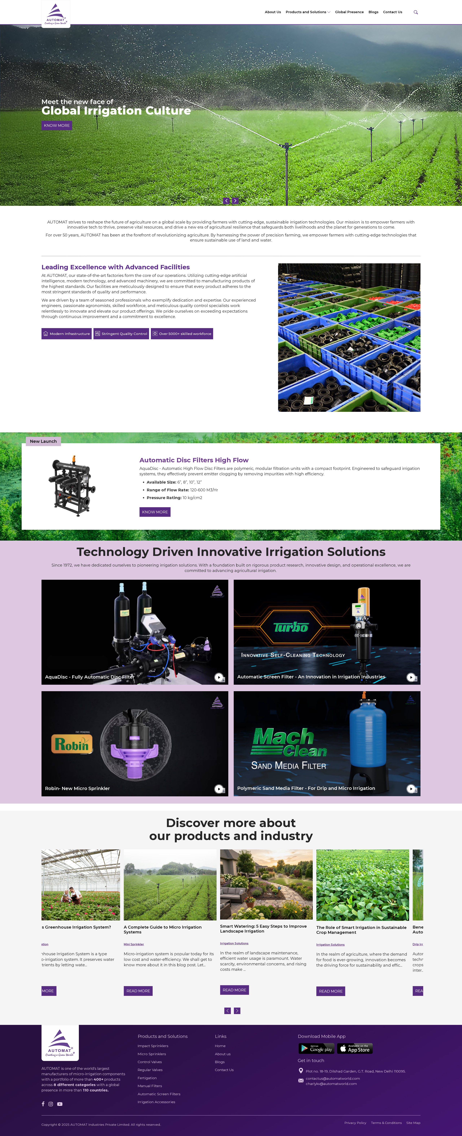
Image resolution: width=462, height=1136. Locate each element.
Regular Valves (150, 1070)
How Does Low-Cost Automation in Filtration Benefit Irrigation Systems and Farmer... (372, 932)
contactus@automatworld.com (333, 1078)
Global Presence (349, 12)
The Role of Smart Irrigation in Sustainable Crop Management (183, 930)
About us (223, 1054)
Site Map (413, 1123)
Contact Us (392, 12)
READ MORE (56, 990)
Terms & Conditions (387, 1123)
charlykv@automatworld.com (331, 1084)
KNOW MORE (57, 125)
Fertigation (147, 1078)
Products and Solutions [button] (306, 12)
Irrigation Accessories (156, 1102)
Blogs (373, 12)
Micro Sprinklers (152, 1054)
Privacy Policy (355, 1123)
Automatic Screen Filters (159, 1094)
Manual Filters (150, 1086)
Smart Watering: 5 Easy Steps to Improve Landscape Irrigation (85, 929)
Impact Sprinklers (153, 1046)
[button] (237, 1011)
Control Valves (150, 1062)
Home (220, 1046)
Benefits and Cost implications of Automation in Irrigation (269, 930)
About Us (273, 12)
